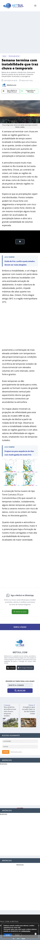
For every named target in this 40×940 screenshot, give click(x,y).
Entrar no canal (21, 612)
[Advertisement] (20, 32)
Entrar (5, 752)
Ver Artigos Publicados (26, 668)
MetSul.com (11, 85)
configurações (25, 931)
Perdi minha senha (16, 752)
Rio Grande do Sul (14, 56)
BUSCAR (21, 690)
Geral (4, 56)
